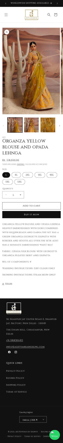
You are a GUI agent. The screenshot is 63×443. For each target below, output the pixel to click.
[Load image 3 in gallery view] (47, 124)
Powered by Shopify (28, 431)
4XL (52, 174)
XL (16, 174)
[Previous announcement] (5, 3)
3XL (40, 174)
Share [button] (9, 283)
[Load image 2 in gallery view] (31, 124)
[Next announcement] (57, 3)
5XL (8, 181)
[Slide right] (59, 125)
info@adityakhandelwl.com (25, 346)
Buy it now (31, 214)
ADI (17, 431)
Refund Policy (15, 378)
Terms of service (32, 436)
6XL (20, 181)
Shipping (20, 164)
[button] (6, 14)
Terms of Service (16, 391)
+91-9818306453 (14, 340)
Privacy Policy (15, 371)
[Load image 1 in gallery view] (14, 124)
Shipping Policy (16, 385)
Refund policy (48, 432)
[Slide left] (3, 125)
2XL (28, 174)
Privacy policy (14, 436)
